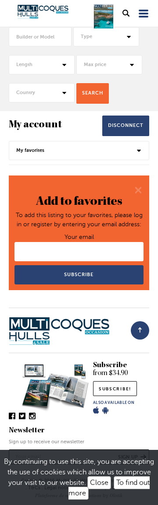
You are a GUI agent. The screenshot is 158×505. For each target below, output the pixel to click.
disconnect (126, 125)
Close (99, 483)
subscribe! (115, 388)
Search (92, 93)
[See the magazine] (103, 16)
